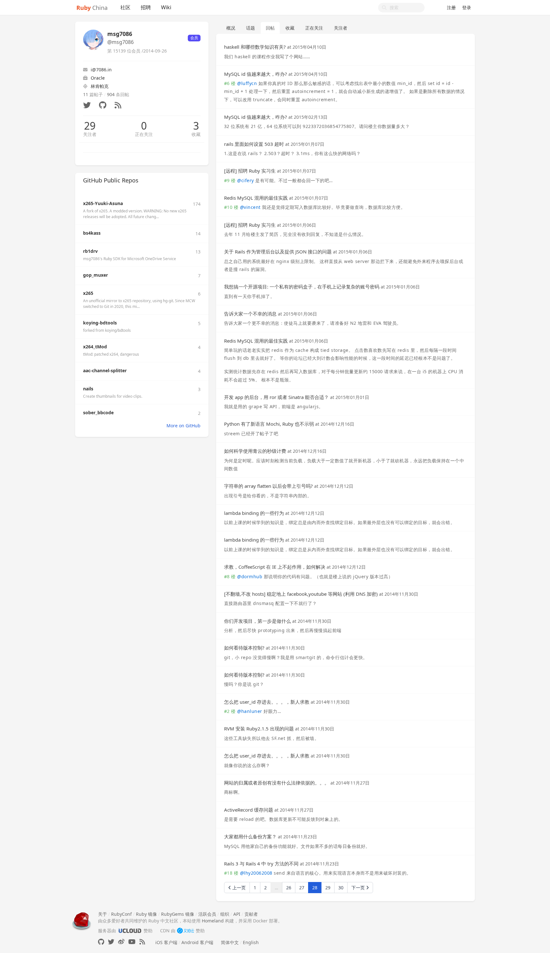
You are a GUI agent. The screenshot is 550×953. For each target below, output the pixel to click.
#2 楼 (230, 711)
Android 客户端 (197, 942)
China (92, 7)
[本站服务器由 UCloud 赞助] (129, 931)
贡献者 (251, 914)
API (236, 914)
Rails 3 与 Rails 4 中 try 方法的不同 (261, 863)
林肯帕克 (100, 86)
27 (301, 888)
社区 (125, 7)
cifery (245, 180)
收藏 (196, 134)
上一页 (238, 888)
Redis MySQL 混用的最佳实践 (256, 198)
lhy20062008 (256, 873)
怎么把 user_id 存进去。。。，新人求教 (266, 702)
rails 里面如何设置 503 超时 (254, 144)
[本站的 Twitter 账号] (111, 941)
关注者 (89, 134)
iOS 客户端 (166, 942)
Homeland (213, 921)
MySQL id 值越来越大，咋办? (255, 74)
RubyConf (121, 914)
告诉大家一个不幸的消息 (250, 313)
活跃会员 (207, 914)
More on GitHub (183, 426)
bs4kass (92, 233)
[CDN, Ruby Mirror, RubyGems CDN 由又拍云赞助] (185, 930)
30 (340, 888)
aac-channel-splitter (105, 370)
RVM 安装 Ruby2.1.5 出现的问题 (259, 728)
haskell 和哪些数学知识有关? (255, 47)
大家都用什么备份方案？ (250, 836)
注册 (451, 7)
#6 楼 (230, 83)
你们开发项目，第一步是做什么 (257, 621)
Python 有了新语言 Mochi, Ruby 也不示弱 (269, 424)
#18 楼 (231, 873)
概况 (230, 28)
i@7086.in (101, 70)
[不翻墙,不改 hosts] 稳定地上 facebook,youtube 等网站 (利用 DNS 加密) (301, 594)
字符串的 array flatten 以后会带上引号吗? (268, 486)
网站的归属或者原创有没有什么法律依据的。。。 (276, 782)
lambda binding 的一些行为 (254, 513)
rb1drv (90, 251)
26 (288, 888)
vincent (250, 207)
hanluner (249, 711)
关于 (102, 914)
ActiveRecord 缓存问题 (248, 810)
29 (89, 126)
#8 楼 (230, 576)
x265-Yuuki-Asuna (103, 203)
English (251, 942)
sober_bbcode (98, 412)
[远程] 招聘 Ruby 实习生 (250, 170)
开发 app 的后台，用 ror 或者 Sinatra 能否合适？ (276, 397)
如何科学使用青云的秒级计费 (255, 451)
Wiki (166, 7)
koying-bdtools (100, 323)
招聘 (146, 7)
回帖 (270, 28)
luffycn (247, 83)
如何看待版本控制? (244, 647)
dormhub (249, 576)
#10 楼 (231, 207)
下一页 (358, 888)
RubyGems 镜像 (177, 914)
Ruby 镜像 (146, 914)
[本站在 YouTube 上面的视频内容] (132, 941)
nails (88, 389)
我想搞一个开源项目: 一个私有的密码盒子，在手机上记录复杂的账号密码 (301, 286)
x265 (88, 293)
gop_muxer (95, 275)
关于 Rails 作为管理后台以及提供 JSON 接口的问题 (278, 251)
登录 (466, 7)
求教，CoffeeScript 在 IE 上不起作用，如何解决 (274, 567)
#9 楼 (230, 180)
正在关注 (144, 134)
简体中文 (230, 942)
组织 (224, 914)
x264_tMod (95, 347)
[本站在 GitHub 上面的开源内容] (101, 941)
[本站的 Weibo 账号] (121, 941)
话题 (250, 28)
